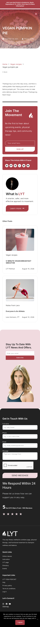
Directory (5, 565)
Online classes (7, 556)
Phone (4, 433)
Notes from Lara (12, 305)
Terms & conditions (8, 588)
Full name (5, 424)
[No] (37, 619)
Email (4, 442)
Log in (4, 591)
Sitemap (5, 607)
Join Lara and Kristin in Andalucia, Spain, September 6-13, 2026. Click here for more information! (20, 4)
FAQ (3, 582)
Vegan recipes (16, 64)
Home (4, 64)
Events (4, 568)
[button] (36, 14)
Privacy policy (7, 585)
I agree (20, 622)
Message (5, 451)
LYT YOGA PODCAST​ (9, 579)
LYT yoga (5, 562)
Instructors (6, 559)
